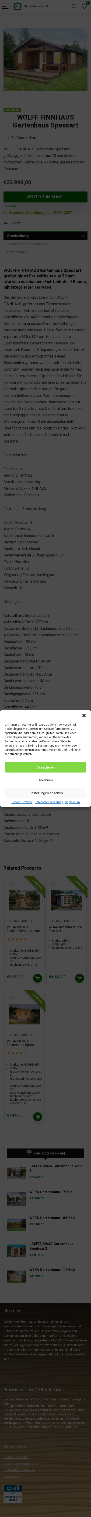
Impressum (72, 802)
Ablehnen (45, 780)
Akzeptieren (45, 767)
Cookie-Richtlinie (21, 802)
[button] (84, 715)
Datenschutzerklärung (49, 802)
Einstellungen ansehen (45, 793)
